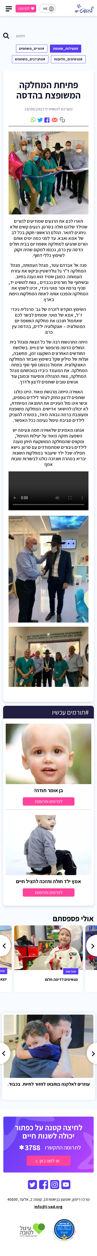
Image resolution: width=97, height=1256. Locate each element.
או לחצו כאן (49, 1161)
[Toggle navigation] (10, 10)
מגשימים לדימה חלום (61, 979)
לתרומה (24, 8)
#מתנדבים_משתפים (30, 59)
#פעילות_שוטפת (65, 48)
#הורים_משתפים (31, 48)
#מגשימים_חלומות (68, 59)
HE (45, 8)
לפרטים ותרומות (49, 801)
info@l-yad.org (48, 1206)
